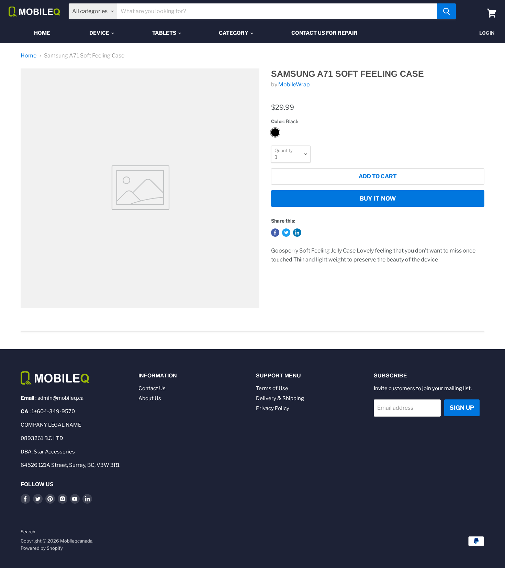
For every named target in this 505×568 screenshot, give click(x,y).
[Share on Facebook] (275, 232)
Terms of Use (272, 388)
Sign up (462, 407)
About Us (149, 398)
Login (487, 33)
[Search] (446, 11)
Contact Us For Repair (324, 33)
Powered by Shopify (42, 548)
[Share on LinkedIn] (297, 232)
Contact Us (152, 388)
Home (42, 33)
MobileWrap (294, 84)
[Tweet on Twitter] (286, 232)
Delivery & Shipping (280, 398)
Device (99, 33)
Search (28, 531)
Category (234, 33)
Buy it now (378, 198)
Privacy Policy (272, 408)
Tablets (164, 33)
